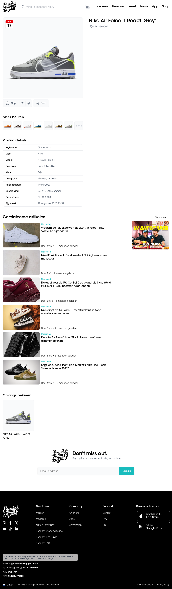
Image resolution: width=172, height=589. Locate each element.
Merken (40, 512)
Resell (132, 6)
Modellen (41, 518)
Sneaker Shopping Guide (49, 530)
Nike (40, 153)
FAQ (105, 518)
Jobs (72, 518)
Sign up (127, 470)
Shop (165, 6)
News (144, 6)
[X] (16, 523)
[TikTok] (10, 529)
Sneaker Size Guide (46, 536)
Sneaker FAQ (43, 543)
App (155, 6)
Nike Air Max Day (45, 524)
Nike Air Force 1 (46, 159)
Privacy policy (162, 584)
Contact (107, 512)
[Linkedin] (16, 529)
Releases (118, 6)
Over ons (74, 512)
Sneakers (102, 6)
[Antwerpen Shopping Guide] (150, 235)
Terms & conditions (144, 584)
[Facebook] (10, 523)
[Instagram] (4, 523)
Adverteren (75, 524)
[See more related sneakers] (78, 125)
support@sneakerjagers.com (23, 564)
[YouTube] (4, 529)
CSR (105, 524)
